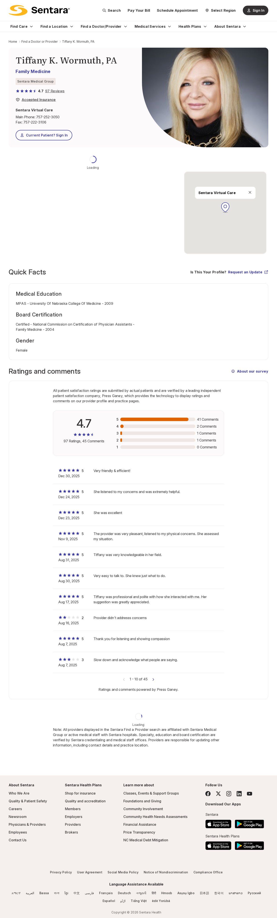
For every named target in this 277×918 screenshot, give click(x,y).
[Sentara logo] (39, 10)
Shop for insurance (80, 793)
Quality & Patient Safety (28, 801)
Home (13, 41)
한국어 (219, 893)
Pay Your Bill (139, 10)
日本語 (204, 893)
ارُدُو (123, 901)
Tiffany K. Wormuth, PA (78, 41)
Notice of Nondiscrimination (166, 872)
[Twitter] (218, 793)
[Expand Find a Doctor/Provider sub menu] (125, 26)
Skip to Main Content (6, 6)
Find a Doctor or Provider (39, 41)
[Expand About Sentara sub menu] (244, 26)
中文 (77, 893)
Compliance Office (208, 872)
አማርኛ (16, 893)
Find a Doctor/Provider (101, 26)
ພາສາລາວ (236, 893)
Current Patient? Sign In (47, 135)
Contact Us (17, 840)
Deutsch (124, 893)
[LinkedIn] (239, 793)
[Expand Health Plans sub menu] (205, 26)
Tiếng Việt (139, 901)
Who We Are (19, 793)
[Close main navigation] (250, 192)
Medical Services (150, 26)
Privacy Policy (61, 872)
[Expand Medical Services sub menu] (169, 26)
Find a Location (54, 26)
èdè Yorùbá (161, 901)
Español (109, 901)
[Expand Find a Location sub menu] (71, 26)
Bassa (44, 893)
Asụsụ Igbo (186, 893)
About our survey (252, 371)
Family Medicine (33, 71)
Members (73, 809)
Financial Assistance (139, 824)
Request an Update (245, 272)
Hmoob (166, 893)
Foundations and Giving (142, 801)
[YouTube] (249, 794)
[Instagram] (228, 793)
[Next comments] (153, 679)
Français (106, 893)
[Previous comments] (124, 679)
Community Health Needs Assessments (155, 816)
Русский (254, 893)
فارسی (89, 893)
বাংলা (56, 893)
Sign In (258, 10)
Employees (18, 832)
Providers (73, 824)
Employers (73, 816)
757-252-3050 (48, 117)
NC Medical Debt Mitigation (145, 840)
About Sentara (227, 26)
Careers (15, 809)
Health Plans (190, 26)
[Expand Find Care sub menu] (31, 26)
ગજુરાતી (141, 893)
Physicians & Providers (27, 824)
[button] (225, 207)
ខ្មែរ (66, 893)
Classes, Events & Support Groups (151, 793)
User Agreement (89, 872)
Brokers (71, 832)
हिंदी (154, 893)
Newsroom (18, 816)
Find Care (18, 26)
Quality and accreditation (85, 801)
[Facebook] (208, 793)
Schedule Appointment (177, 10)
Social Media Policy (123, 872)
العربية (30, 893)
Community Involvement (143, 809)
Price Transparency (139, 832)
